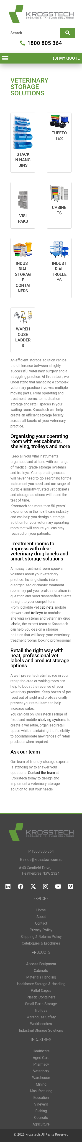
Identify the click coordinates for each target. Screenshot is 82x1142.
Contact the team (42, 773)
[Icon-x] (33, 886)
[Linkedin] (8, 886)
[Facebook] (20, 886)
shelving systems (52, 720)
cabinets (47, 607)
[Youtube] (58, 886)
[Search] (67, 33)
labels (15, 624)
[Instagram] (45, 886)
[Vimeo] (70, 886)
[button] (5, 58)
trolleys (37, 613)
